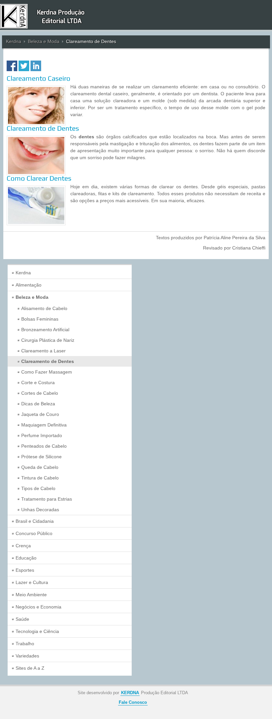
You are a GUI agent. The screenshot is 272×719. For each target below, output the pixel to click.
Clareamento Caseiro (38, 78)
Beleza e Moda (43, 41)
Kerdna (13, 41)
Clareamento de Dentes (43, 128)
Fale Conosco (133, 702)
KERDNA (130, 693)
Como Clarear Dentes (39, 178)
